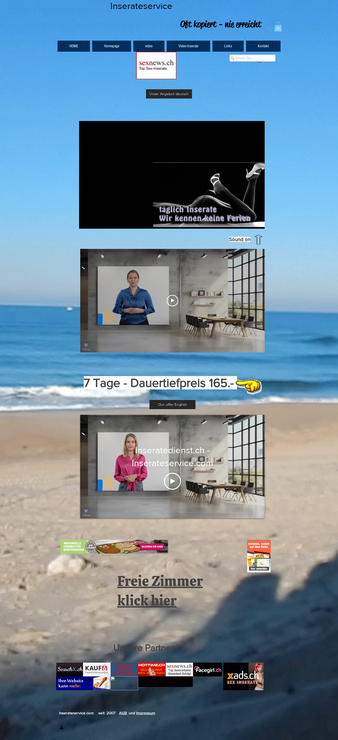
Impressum (145, 713)
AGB (123, 713)
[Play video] (172, 300)
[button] (278, 26)
